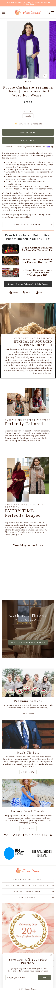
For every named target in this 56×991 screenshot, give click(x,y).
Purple (28, 116)
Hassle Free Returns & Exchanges (27, 885)
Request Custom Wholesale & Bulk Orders (28, 284)
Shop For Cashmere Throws (28, 642)
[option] (24, 851)
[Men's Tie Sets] (28, 734)
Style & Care (27, 898)
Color (28, 111)
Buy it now (28, 140)
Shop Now (28, 772)
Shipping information (28, 224)
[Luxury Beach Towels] (28, 793)
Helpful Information (27, 892)
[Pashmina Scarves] (28, 683)
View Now (28, 713)
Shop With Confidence (27, 879)
